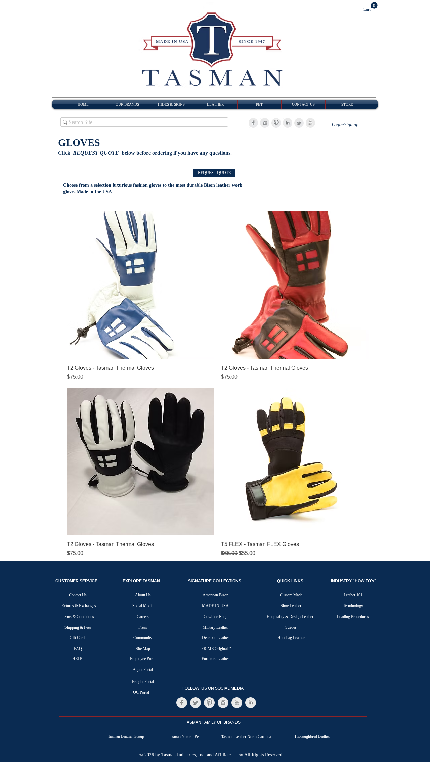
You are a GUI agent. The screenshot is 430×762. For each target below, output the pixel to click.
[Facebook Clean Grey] (253, 123)
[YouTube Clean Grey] (310, 123)
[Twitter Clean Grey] (299, 123)
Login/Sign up (345, 124)
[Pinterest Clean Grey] (276, 123)
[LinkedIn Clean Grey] (287, 123)
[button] (370, 7)
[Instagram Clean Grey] (264, 123)
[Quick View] (140, 285)
